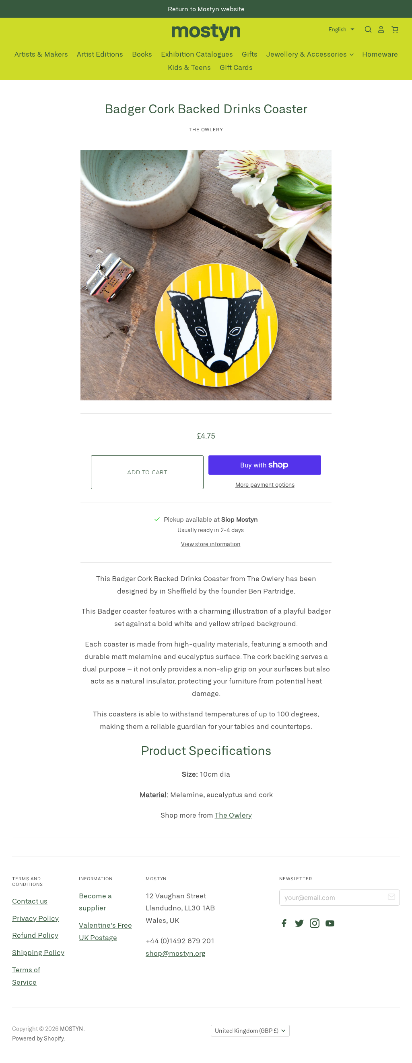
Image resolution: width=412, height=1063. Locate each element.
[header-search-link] (365, 29)
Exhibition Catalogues (197, 53)
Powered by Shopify (38, 1038)
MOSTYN (72, 1028)
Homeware (380, 53)
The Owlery (206, 129)
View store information (211, 544)
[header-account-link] (378, 29)
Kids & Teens (189, 67)
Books (142, 53)
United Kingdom (246, 1030)
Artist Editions (100, 53)
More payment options (265, 484)
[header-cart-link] (392, 29)
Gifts (250, 53)
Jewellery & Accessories (307, 53)
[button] (341, 29)
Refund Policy (35, 934)
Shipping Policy (38, 952)
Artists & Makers (41, 53)
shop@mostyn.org (176, 953)
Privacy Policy (35, 918)
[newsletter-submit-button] (391, 898)
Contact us (29, 900)
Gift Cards (236, 67)
